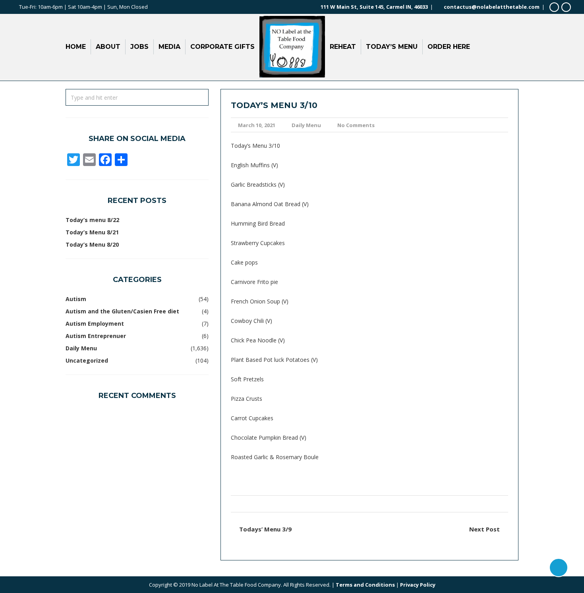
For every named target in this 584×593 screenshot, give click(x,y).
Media (169, 46)
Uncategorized (87, 360)
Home (76, 46)
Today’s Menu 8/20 (92, 244)
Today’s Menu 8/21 (92, 232)
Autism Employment (95, 323)
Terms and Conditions (365, 584)
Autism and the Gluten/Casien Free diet (122, 311)
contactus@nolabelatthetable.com (492, 6)
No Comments (356, 125)
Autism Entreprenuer (96, 336)
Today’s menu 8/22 (92, 220)
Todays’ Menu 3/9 (265, 529)
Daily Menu (306, 125)
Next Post (484, 529)
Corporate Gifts (222, 46)
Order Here (448, 46)
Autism (76, 299)
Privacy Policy (417, 584)
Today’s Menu (392, 46)
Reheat (343, 46)
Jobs (139, 46)
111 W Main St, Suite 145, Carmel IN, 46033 (374, 6)
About (108, 46)
